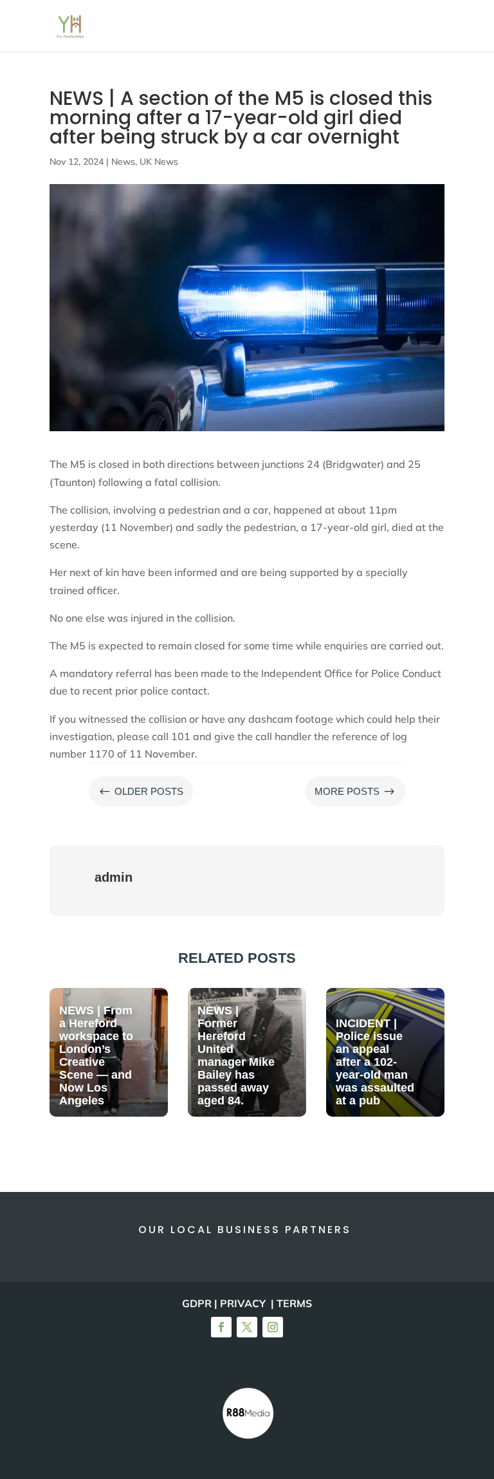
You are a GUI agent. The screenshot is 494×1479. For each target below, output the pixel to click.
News (123, 161)
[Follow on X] (247, 1327)
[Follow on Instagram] (272, 1327)
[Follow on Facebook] (221, 1327)
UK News (159, 161)
